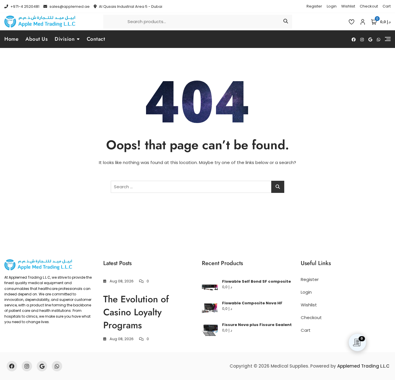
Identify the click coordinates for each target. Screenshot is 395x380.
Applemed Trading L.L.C (363, 366)
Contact (96, 39)
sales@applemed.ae (69, 6)
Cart (387, 6)
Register (314, 6)
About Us (36, 39)
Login (332, 6)
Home (11, 39)
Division (65, 39)
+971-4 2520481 (24, 6)
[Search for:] (197, 187)
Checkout (369, 6)
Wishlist (348, 6)
